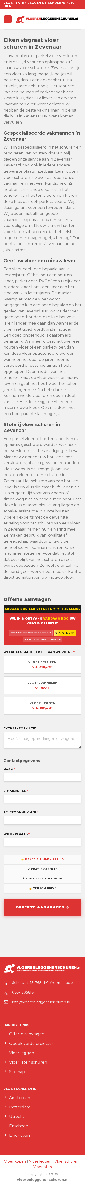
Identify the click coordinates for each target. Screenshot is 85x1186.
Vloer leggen (40, 1161)
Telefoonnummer (21, 812)
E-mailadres (16, 791)
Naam (9, 769)
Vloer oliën (42, 1167)
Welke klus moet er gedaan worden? (39, 652)
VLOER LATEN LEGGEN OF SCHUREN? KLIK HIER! (39, 4)
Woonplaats (17, 834)
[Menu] (8, 19)
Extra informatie (20, 728)
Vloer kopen (15, 1161)
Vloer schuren (67, 1161)
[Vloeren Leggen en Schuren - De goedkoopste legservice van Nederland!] (47, 19)
